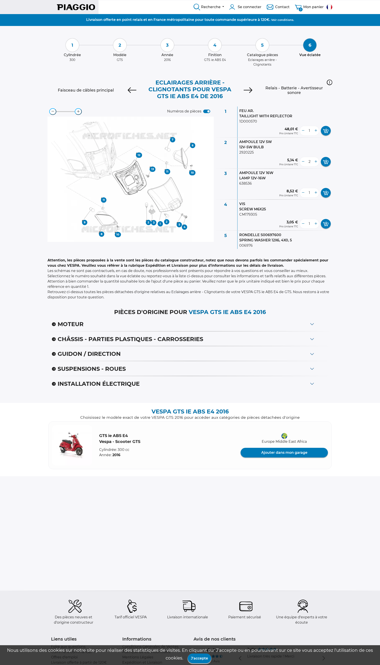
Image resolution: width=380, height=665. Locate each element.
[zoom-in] (78, 111)
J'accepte (199, 658)
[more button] (315, 131)
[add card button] (326, 131)
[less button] (303, 131)
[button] (329, 82)
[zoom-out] (52, 111)
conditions (285, 20)
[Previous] (132, 90)
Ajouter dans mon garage (284, 452)
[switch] (206, 111)
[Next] (247, 90)
